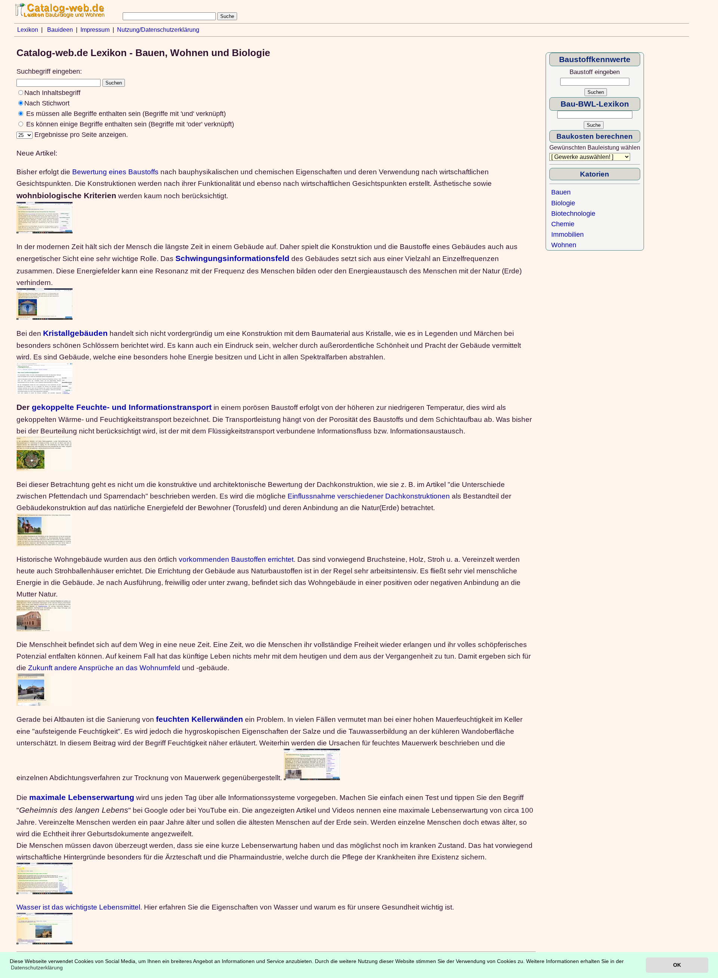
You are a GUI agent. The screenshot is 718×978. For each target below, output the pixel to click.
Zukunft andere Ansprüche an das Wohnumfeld (104, 667)
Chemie (562, 224)
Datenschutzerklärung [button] (37, 968)
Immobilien (567, 234)
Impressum (95, 30)
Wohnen (563, 245)
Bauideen (60, 30)
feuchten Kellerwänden (199, 719)
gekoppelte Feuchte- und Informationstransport (122, 407)
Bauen (561, 192)
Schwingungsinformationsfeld (232, 258)
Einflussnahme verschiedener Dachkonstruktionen (369, 496)
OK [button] (677, 965)
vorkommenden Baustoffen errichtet (236, 559)
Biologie (563, 203)
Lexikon (27, 30)
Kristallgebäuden (75, 333)
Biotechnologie (573, 213)
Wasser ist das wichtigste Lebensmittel (78, 907)
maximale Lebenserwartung (81, 797)
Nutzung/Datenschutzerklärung (158, 30)
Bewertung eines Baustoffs (115, 172)
